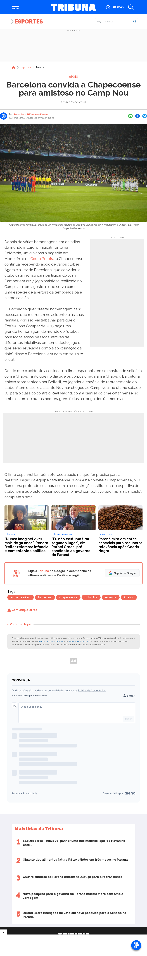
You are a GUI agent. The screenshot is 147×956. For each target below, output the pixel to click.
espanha (110, 597)
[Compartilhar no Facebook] (137, 116)
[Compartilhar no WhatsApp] (130, 116)
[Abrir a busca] (131, 7)
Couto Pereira (42, 258)
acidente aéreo (20, 597)
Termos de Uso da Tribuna (50, 641)
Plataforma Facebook (79, 641)
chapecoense (68, 597)
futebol (128, 597)
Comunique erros (24, 610)
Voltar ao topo (20, 624)
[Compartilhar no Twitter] (144, 116)
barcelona (44, 597)
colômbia (91, 597)
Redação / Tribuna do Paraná (30, 114)
